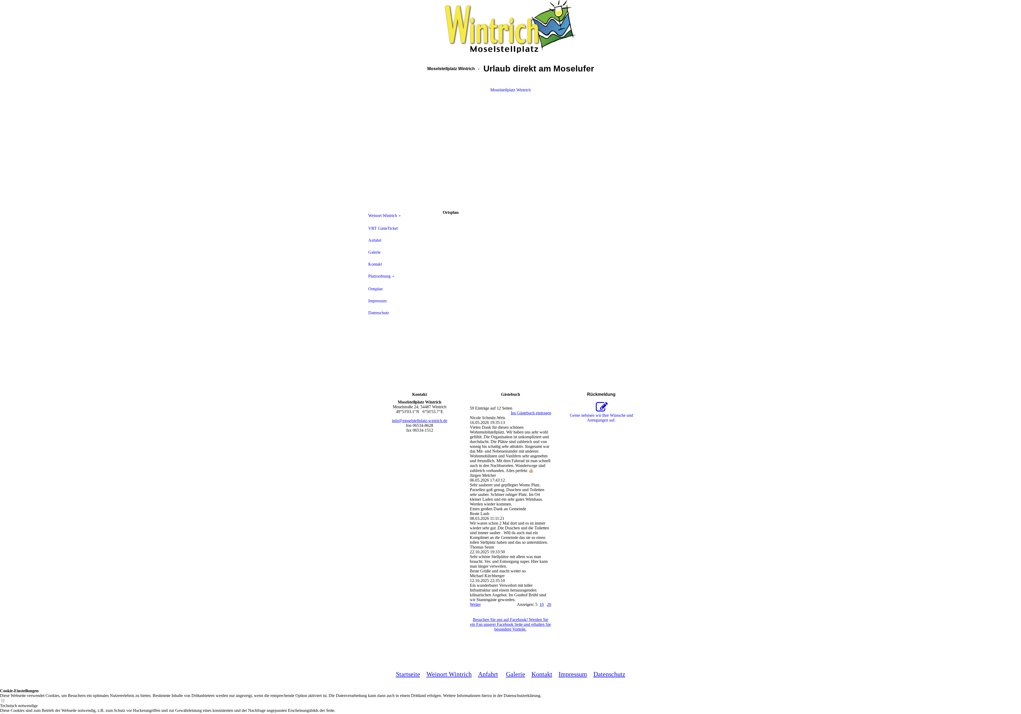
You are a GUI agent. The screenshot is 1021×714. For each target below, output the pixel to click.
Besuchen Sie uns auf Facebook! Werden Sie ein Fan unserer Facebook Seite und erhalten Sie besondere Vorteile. (510, 624)
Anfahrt (374, 240)
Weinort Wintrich (382, 215)
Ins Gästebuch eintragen (531, 413)
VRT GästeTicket (383, 228)
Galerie (374, 252)
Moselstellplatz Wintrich (510, 90)
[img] (510, 26)
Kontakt (375, 264)
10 (541, 604)
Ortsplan (375, 289)
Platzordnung (379, 276)
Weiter (475, 604)
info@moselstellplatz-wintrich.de (419, 420)
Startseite (408, 674)
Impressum (377, 301)
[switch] (2, 701)
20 (549, 604)
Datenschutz (378, 313)
